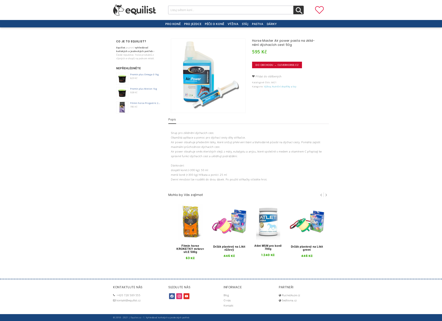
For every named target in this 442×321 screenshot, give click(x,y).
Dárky (272, 24)
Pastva (257, 24)
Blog (226, 295)
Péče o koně (214, 24)
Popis (172, 119)
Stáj (245, 24)
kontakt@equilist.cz (129, 300)
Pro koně (173, 24)
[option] (208, 76)
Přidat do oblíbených (269, 76)
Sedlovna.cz (289, 300)
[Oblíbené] (319, 9)
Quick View (184, 238)
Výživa (233, 24)
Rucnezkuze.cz (291, 295)
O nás (227, 300)
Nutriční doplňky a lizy (284, 86)
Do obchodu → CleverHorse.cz (277, 65)
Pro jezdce (192, 24)
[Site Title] (134, 9)
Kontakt (228, 305)
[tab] (172, 120)
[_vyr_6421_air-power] (208, 76)
